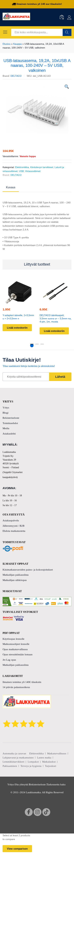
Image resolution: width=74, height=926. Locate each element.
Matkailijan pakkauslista (16, 574)
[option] (37, 109)
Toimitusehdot (10, 423)
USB (21, 171)
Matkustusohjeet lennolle (16, 644)
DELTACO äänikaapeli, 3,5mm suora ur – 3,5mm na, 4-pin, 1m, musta (55, 318)
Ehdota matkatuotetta (14, 531)
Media (6, 428)
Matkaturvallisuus (56, 753)
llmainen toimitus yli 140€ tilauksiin (22, 682)
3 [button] (42, 345)
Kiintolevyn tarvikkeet (41, 167)
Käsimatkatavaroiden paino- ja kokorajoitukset (28, 569)
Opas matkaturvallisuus (15, 649)
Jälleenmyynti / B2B (13, 525)
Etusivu (6, 43)
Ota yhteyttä (21, 784)
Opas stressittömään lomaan (18, 654)
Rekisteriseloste (11, 417)
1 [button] (32, 345)
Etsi (67, 32)
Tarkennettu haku (56, 784)
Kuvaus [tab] (10, 187)
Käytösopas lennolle (13, 638)
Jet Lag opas (9, 659)
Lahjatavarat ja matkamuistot (18, 757)
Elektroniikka (22, 167)
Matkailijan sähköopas (15, 580)
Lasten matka (44, 757)
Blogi (5, 412)
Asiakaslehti (9, 433)
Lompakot (33, 761)
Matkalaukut (49, 761)
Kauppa (17, 43)
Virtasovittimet (32, 171)
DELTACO (16, 76)
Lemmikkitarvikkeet (13, 761)
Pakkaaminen (10, 766)
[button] (18, 301)
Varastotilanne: (11, 156)
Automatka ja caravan (14, 753)
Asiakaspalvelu (11, 520)
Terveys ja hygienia (30, 766)
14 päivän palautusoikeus (16, 687)
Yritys (6, 407)
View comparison (17, 848)
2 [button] (37, 345)
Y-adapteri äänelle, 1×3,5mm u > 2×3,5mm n (18, 317)
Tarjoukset (50, 766)
